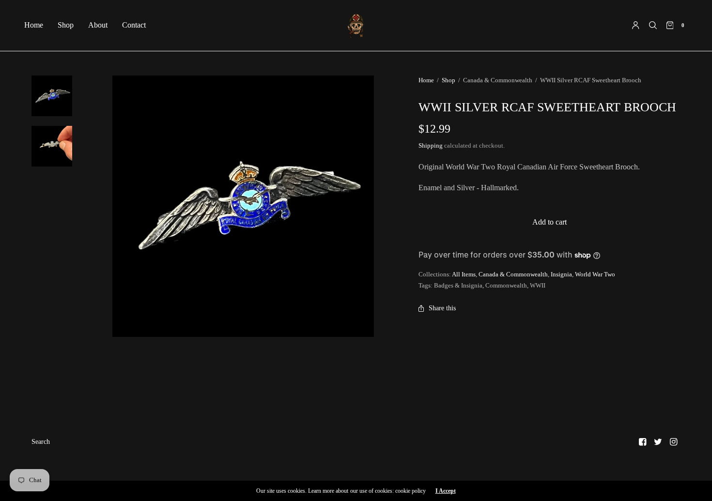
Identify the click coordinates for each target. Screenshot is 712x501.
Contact (134, 25)
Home (33, 25)
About (98, 25)
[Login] (635, 25)
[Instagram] (673, 442)
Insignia (561, 274)
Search (40, 441)
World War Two (595, 274)
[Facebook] (642, 442)
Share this (442, 308)
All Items (464, 274)
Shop (66, 25)
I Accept (445, 491)
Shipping (430, 145)
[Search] (653, 25)
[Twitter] (658, 442)
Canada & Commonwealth (513, 274)
